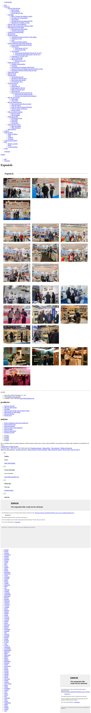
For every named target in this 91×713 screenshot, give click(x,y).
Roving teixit (11, 34)
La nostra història (13, 147)
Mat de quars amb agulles (18, 80)
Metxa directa (15, 10)
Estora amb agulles (13, 72)
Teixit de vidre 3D (13, 83)
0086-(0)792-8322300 (14, 397)
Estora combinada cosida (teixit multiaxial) (20, 43)
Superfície (14, 65)
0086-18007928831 (9, 463)
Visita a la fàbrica (13, 134)
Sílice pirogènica (16, 128)
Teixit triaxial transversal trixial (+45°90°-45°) (28, 54)
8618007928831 (9, 490)
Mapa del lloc (46, 448)
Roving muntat (15, 11)
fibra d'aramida (15, 115)
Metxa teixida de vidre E (55, 449)
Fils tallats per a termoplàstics (19, 18)
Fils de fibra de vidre (17, 13)
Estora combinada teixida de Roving (21, 45)
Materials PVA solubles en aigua (20, 22)
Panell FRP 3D (15, 86)
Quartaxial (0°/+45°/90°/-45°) (19, 56)
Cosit (12, 40)
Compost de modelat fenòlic (16, 32)
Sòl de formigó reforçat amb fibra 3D (21, 93)
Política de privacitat (66, 448)
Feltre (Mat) (14, 99)
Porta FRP (14, 121)
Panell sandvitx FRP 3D (18, 88)
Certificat (10, 137)
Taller (9, 136)
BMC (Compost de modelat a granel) (21, 16)
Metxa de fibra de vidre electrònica (37, 449)
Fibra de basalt (12, 73)
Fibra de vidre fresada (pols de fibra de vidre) (20, 26)
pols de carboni (15, 110)
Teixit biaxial (15, 46)
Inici (5, 5)
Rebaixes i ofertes (13, 144)
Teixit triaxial (15, 51)
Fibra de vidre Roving (14, 8)
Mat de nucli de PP (16, 59)
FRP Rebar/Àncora (16, 118)
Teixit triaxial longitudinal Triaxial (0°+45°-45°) (28, 53)
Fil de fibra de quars (17, 81)
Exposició (10, 139)
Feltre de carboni (16, 105)
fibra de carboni (15, 113)
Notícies (6, 131)
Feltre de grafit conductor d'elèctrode (21, 107)
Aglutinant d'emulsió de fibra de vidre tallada (24, 37)
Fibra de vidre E (75, 449)
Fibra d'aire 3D (15, 91)
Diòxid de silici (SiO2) (14, 124)
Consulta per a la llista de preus (9, 446)
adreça (6, 395)
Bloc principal (55, 448)
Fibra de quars (12, 75)
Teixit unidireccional (17, 57)
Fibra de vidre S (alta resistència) (17, 24)
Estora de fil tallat (13, 35)
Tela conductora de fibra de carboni (21, 104)
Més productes (12, 129)
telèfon (6, 397)
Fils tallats (10, 14)
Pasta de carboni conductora (19, 108)
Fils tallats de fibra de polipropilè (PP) (22, 21)
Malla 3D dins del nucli (18, 89)
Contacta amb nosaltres (10, 140)
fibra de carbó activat (14, 97)
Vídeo (6, 148)
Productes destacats (36, 448)
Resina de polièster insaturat (19, 42)
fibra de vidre (66, 449)
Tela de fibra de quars (17, 77)
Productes (7, 7)
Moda (9, 145)
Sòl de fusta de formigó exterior (24, 94)
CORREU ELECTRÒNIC (12, 398)
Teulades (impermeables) (18, 64)
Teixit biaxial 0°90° (20, 50)
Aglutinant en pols (16, 38)
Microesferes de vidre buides (16, 27)
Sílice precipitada (16, 126)
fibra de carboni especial (14, 102)
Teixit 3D (14, 85)
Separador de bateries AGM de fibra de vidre (24, 70)
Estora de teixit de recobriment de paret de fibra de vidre (27, 69)
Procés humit (15, 19)
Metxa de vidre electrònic (8, 449)
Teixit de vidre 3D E (21, 449)
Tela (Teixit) (14, 101)
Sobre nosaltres (8, 132)
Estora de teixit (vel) (13, 62)
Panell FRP (14, 120)
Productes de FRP (13, 116)
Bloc (5, 142)
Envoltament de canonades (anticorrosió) (22, 67)
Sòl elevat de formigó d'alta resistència (25, 96)
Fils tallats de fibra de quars (19, 78)
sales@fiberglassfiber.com (27, 398)
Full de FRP (14, 123)
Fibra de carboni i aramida (15, 112)
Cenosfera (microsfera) (17, 30)
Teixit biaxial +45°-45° (21, 48)
